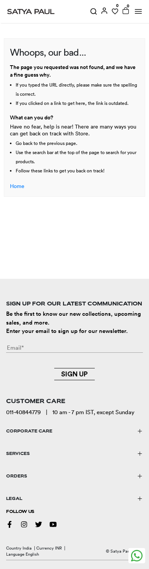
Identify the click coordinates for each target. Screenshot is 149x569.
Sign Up (74, 374)
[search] (93, 11)
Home (17, 186)
